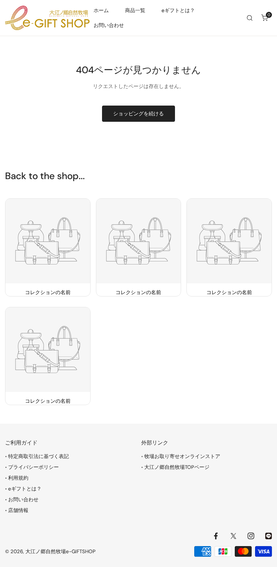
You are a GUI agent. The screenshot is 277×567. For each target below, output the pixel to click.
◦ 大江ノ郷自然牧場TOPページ (175, 467)
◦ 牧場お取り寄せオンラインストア (180, 456)
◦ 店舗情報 (16, 510)
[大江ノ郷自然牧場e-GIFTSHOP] (47, 18)
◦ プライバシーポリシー (32, 467)
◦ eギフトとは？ (23, 488)
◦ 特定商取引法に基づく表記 (37, 456)
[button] (264, 17)
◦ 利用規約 (16, 478)
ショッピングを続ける (138, 113)
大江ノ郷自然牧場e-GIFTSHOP (60, 551)
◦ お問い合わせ (22, 499)
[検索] (249, 17)
